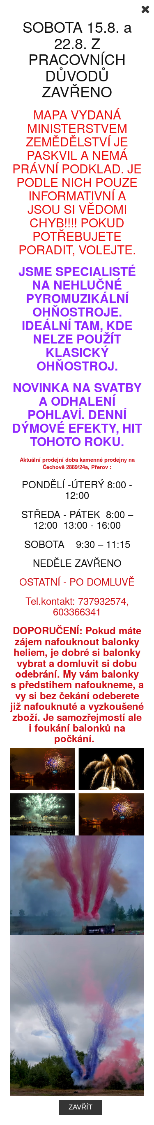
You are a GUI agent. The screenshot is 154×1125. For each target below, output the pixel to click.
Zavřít (80, 1107)
